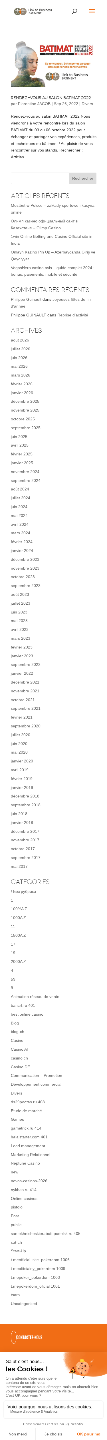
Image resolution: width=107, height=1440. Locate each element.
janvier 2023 (22, 656)
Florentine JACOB (34, 103)
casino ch (19, 1058)
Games (17, 1119)
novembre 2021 (25, 691)
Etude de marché (26, 1110)
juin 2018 (19, 813)
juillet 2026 (20, 349)
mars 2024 (20, 533)
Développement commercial (36, 1084)
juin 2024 (19, 506)
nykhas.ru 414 (24, 1189)
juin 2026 (19, 357)
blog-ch (17, 1031)
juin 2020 (19, 743)
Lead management (28, 1146)
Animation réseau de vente (35, 996)
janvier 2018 (22, 822)
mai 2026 (19, 366)
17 (13, 944)
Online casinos (24, 1198)
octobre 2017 (23, 848)
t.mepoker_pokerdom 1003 (35, 1277)
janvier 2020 (22, 761)
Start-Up (18, 1251)
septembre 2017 (26, 857)
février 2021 (22, 717)
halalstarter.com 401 (29, 1137)
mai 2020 (19, 752)
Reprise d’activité (72, 315)
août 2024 (20, 489)
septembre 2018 (26, 805)
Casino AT (20, 1049)
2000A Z (18, 961)
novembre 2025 (25, 410)
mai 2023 (19, 620)
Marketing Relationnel (30, 1154)
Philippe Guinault (26, 299)
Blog (15, 1023)
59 (13, 979)
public (16, 1224)
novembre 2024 (25, 471)
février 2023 (22, 647)
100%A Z (19, 909)
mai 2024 (19, 515)
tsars (15, 1294)
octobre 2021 (23, 700)
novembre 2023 (25, 568)
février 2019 (22, 778)
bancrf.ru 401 (23, 1005)
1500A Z (18, 935)
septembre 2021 (26, 708)
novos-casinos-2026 (29, 1181)
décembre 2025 (25, 401)
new (14, 1172)
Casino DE (20, 1067)
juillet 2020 (20, 735)
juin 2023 (19, 612)
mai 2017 (19, 866)
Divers (87, 103)
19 (13, 952)
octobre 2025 (23, 419)
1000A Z (18, 917)
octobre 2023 (23, 576)
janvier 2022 (22, 673)
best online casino (27, 1014)
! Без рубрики (23, 891)
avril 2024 (20, 524)
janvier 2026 (22, 392)
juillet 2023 (20, 603)
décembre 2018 (25, 796)
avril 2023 (20, 629)
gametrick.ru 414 (26, 1128)
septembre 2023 (26, 585)
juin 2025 (19, 436)
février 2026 (22, 384)
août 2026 (20, 340)
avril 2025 (20, 445)
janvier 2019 (22, 787)
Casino (17, 1040)
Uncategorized (24, 1303)
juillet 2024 (20, 498)
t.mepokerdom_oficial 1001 (35, 1286)
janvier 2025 (22, 463)
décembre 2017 (25, 831)
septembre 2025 (26, 428)
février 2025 (22, 454)
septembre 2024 (26, 480)
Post (15, 1216)
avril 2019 (20, 770)
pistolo (17, 1207)
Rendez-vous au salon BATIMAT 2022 (51, 97)
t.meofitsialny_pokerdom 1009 (38, 1268)
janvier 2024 (22, 550)
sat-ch (16, 1242)
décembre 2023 (25, 559)
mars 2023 (20, 638)
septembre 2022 (26, 664)
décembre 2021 (25, 682)
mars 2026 (20, 375)
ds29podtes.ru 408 (28, 1102)
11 (13, 926)
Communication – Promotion (36, 1075)
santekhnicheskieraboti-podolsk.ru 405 (45, 1233)
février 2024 (22, 541)
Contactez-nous (29, 1338)
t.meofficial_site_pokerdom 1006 (40, 1259)
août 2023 (20, 594)
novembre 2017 (25, 840)
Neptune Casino (25, 1163)
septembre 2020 (26, 726)
